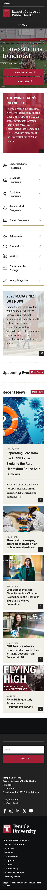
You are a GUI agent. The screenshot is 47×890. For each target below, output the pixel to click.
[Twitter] (24, 811)
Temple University (7, 3)
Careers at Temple (15, 872)
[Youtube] (31, 811)
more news (37, 392)
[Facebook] (5, 811)
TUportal (9, 860)
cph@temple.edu (11, 803)
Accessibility (12, 868)
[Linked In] (18, 811)
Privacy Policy (12, 876)
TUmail (8, 864)
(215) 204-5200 (11, 799)
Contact (9, 848)
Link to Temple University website (20, 829)
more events (37, 372)
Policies (9, 852)
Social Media (11, 856)
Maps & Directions (14, 844)
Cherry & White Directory (16, 840)
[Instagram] (11, 811)
